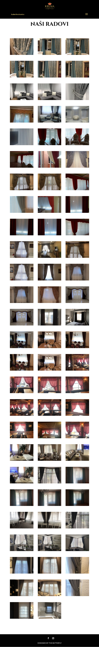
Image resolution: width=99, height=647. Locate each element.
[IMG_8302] (49, 121)
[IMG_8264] (49, 324)
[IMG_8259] (49, 414)
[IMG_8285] (77, 166)
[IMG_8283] (49, 189)
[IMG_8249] (77, 459)
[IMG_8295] (77, 211)
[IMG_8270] (49, 369)
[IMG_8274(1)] (77, 279)
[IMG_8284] (21, 189)
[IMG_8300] (77, 121)
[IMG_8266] (21, 347)
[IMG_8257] (77, 392)
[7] (21, 595)
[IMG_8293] (21, 166)
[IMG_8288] (21, 234)
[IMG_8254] (49, 437)
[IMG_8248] (21, 482)
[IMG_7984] (49, 482)
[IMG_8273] (49, 302)
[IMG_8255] (77, 437)
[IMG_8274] (21, 302)
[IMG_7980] (77, 550)
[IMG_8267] (49, 347)
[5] (77, 76)
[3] (21, 76)
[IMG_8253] (21, 437)
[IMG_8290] (77, 189)
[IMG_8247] (49, 527)
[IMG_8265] (77, 324)
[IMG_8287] (77, 234)
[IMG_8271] (21, 324)
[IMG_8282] (49, 256)
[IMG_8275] (49, 279)
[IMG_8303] (21, 121)
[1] (21, 53)
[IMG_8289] (49, 211)
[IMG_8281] (77, 256)
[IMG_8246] (21, 527)
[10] (21, 617)
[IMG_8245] (77, 505)
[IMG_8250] (49, 459)
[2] (49, 76)
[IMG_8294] (49, 234)
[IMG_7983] (77, 527)
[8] (49, 595)
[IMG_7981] (49, 550)
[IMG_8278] (21, 279)
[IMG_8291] (49, 144)
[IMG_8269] (21, 369)
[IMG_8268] (77, 347)
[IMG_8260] (77, 414)
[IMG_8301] (21, 144)
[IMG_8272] (77, 302)
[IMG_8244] (49, 505)
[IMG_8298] (21, 211)
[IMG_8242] (77, 482)
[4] (49, 53)
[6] (77, 53)
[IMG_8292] (77, 144)
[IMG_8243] (21, 505)
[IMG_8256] (49, 392)
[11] (49, 617)
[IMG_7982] (21, 550)
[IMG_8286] (49, 166)
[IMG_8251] (21, 459)
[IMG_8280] (21, 256)
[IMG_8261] (21, 392)
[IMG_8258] (21, 414)
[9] (77, 595)
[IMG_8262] (77, 369)
